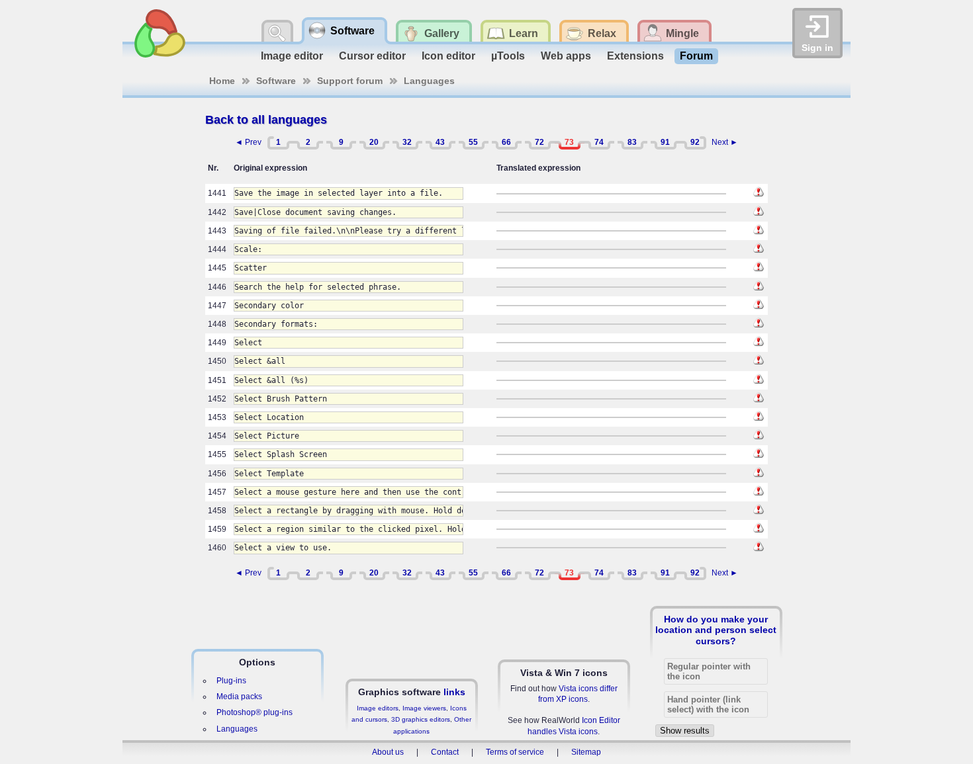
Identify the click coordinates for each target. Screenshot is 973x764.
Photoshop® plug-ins (254, 712)
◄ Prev (248, 142)
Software (276, 80)
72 (539, 142)
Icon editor (448, 56)
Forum (696, 56)
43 (440, 142)
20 (374, 142)
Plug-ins (231, 680)
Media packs (239, 696)
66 (506, 142)
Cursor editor (372, 56)
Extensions (635, 56)
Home (222, 80)
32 (407, 142)
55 (473, 142)
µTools (508, 56)
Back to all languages (266, 119)
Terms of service (515, 752)
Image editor (292, 56)
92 (695, 142)
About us (388, 752)
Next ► (725, 142)
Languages (429, 80)
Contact (445, 752)
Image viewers (424, 708)
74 (599, 142)
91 (665, 142)
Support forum (350, 80)
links (454, 692)
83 (632, 142)
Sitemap (586, 752)
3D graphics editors (420, 719)
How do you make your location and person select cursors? (715, 630)
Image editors (377, 708)
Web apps (566, 56)
